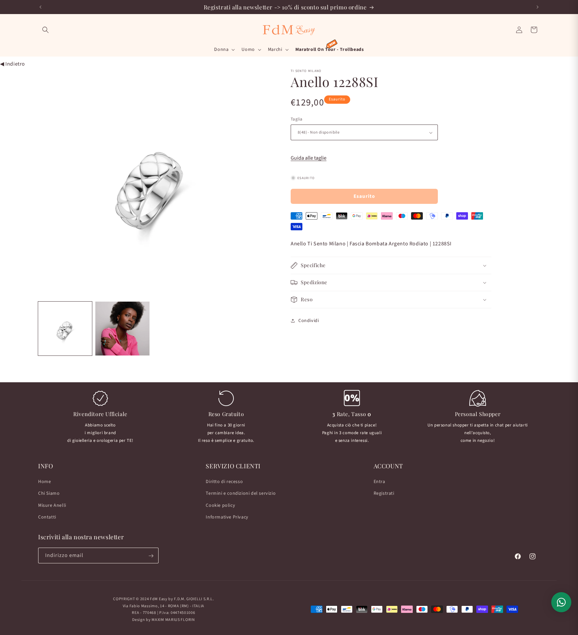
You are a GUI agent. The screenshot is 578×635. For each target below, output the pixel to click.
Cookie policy (220, 505)
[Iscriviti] (150, 556)
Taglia (296, 119)
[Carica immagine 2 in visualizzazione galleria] (122, 328)
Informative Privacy (227, 517)
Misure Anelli (52, 505)
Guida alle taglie (308, 158)
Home (44, 481)
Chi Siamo (49, 493)
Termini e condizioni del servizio (241, 493)
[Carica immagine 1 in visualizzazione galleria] (65, 328)
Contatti (47, 517)
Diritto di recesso (224, 481)
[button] (45, 29)
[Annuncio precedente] (40, 7)
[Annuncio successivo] (537, 7)
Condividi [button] (308, 320)
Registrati (384, 493)
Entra (379, 481)
